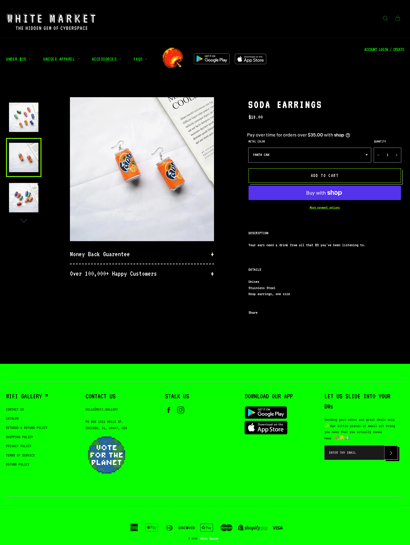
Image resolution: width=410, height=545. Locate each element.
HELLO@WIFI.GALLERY (102, 409)
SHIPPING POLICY (19, 437)
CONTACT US (15, 409)
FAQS (139, 58)
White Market (209, 538)
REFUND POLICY (17, 464)
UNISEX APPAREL (60, 58)
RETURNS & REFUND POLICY (26, 427)
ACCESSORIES (105, 58)
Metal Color (257, 141)
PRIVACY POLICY (18, 446)
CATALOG (12, 418)
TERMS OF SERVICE (20, 455)
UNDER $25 (17, 58)
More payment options (325, 207)
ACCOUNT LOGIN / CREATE (384, 49)
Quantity (380, 141)
